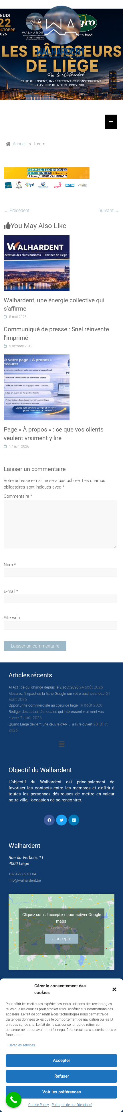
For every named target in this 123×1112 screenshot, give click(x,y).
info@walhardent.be (25, 880)
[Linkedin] (73, 820)
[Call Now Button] (13, 1100)
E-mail (11, 591)
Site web (12, 617)
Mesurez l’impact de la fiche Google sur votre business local (57, 693)
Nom (10, 564)
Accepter (61, 1060)
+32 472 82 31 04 (22, 874)
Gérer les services (22, 1045)
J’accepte (61, 939)
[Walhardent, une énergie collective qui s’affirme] (37, 238)
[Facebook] (49, 820)
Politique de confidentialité (72, 1105)
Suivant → (108, 210)
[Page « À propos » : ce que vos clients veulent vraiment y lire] (37, 357)
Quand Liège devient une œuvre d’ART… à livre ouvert (50, 724)
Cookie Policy (38, 1105)
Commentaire (18, 496)
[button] (114, 989)
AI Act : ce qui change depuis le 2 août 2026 (43, 687)
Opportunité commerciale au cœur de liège (43, 705)
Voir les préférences (61, 1092)
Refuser (61, 1076)
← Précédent (16, 210)
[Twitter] (61, 820)
